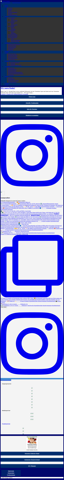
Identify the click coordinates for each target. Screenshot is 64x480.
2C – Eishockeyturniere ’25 (14, 65)
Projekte (7, 61)
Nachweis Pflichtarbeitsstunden (15, 73)
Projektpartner (6, 424)
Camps (6, 52)
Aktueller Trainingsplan (32, 103)
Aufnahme (10, 50)
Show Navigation (6, 2)
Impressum (11, 471)
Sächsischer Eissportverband (32, 459)
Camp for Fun (11, 59)
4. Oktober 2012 (10, 94)
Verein (6, 6)
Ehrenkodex (11, 75)
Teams (6, 16)
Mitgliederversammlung (32, 115)
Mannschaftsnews (18, 94)
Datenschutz (11, 473)
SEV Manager (32, 466)
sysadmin (3, 94)
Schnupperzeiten (15, 41)
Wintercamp (32, 96)
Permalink (25, 94)
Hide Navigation (16, 2)
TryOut (6, 84)
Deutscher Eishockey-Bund (32, 453)
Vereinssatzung (11, 475)
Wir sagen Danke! (8, 88)
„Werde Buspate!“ (12, 82)
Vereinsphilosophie (12, 15)
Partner (6, 76)
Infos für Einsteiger (32, 109)
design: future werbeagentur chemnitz (57, 479)
